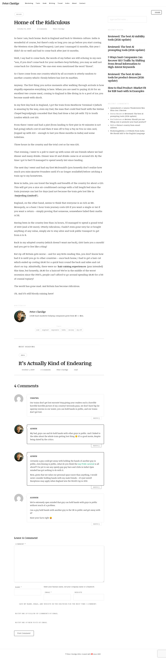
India (67, 3)
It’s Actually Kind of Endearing (55, 363)
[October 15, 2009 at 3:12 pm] (99, 398)
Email (48, 592)
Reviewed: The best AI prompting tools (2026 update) (126, 48)
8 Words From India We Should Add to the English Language (127, 132)
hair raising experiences (72, 266)
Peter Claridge (10, 3)
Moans (19, 14)
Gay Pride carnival (86, 464)
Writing (52, 3)
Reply (95, 418)
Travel (60, 3)
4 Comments (42, 29)
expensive (55, 330)
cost (37, 330)
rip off (79, 330)
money (71, 330)
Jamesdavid (115, 108)
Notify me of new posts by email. (31, 622)
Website (78, 592)
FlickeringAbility (117, 131)
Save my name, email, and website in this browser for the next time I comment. (58, 604)
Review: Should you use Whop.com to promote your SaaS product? (128, 120)
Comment (20, 544)
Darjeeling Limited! (26, 195)
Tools (38, 3)
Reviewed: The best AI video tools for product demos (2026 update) (126, 77)
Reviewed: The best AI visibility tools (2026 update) (126, 37)
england (45, 330)
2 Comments (46, 370)
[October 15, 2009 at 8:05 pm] (99, 456)
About (74, 3)
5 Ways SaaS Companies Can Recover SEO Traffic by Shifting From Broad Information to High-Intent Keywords (126, 62)
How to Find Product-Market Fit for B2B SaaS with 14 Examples (127, 89)
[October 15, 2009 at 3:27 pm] (99, 428)
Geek (45, 3)
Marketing (29, 3)
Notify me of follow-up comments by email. (36, 613)
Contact (82, 3)
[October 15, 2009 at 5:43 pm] (99, 497)
